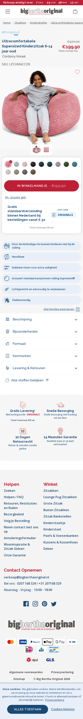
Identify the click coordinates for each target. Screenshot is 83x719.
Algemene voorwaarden (26, 672)
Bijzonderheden (25, 331)
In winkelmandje (41, 186)
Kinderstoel (52, 529)
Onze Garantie (15, 555)
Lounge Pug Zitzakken (60, 497)
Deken (48, 549)
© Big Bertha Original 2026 (51, 679)
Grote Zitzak (53, 503)
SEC (76, 3)
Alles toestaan (27, 709)
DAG (40, 3)
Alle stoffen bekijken (27, 380)
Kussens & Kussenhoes (60, 542)
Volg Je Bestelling (17, 521)
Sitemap (19, 679)
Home (7, 22)
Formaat (19, 344)
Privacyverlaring (62, 672)
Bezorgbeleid (14, 514)
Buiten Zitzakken (56, 510)
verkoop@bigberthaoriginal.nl (26, 577)
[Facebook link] (26, 606)
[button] (36, 149)
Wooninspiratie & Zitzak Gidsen (17, 546)
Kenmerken (22, 356)
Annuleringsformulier (20, 538)
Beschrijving (22, 319)
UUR (53, 3)
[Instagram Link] (36, 606)
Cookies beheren (63, 709)
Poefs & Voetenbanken (60, 536)
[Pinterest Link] (45, 606)
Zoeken (9, 490)
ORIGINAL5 (65, 215)
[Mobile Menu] (7, 11)
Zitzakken (50, 490)
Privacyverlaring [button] (54, 700)
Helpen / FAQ (14, 497)
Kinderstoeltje (54, 523)
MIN (65, 3)
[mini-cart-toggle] (75, 12)
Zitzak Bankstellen (57, 516)
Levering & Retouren (29, 368)
